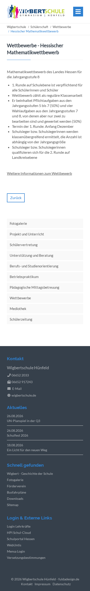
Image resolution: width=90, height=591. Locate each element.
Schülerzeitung (21, 319)
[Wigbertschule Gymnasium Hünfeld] (35, 17)
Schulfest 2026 (17, 435)
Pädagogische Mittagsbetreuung (34, 287)
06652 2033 (20, 375)
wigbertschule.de (24, 395)
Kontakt (27, 584)
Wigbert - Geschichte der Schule (30, 473)
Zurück (15, 197)
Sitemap (12, 505)
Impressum (43, 584)
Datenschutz (62, 584)
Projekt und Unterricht (27, 234)
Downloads (15, 498)
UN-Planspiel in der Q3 (23, 421)
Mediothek (18, 308)
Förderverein (16, 486)
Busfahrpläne (16, 492)
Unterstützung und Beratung (31, 255)
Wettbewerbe (62, 27)
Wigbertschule (16, 27)
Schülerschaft (39, 27)
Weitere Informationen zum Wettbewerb (39, 173)
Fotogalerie (18, 223)
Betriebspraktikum (24, 277)
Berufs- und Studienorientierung (34, 266)
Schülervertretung (24, 245)
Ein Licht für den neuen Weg (27, 450)
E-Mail (17, 389)
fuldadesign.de (68, 579)
